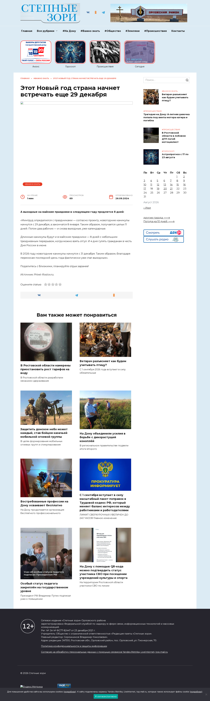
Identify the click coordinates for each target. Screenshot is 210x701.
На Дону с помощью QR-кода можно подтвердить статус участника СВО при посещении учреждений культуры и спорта (104, 572)
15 (177, 184)
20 (165, 188)
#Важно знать (90, 31)
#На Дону (69, 31)
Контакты (178, 31)
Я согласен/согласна (105, 696)
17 (145, 188)
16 (184, 184)
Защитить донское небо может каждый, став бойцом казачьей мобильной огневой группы (44, 432)
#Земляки (132, 31)
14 (171, 184)
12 (158, 184)
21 (171, 188)
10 (145, 184)
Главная (26, 31)
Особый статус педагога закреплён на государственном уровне (44, 587)
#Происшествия (155, 31)
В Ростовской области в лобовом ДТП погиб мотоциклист (174, 137)
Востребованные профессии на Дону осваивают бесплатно (44, 503)
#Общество (113, 31)
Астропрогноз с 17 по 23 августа (175, 156)
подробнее (69, 691)
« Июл (147, 207)
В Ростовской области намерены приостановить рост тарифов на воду (45, 369)
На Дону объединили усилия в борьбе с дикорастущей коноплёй (102, 437)
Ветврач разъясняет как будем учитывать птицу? (103, 363)
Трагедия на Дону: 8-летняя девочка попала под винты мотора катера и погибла (166, 117)
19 (158, 188)
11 (151, 184)
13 (165, 184)
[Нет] (206, 694)
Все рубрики (45, 31)
